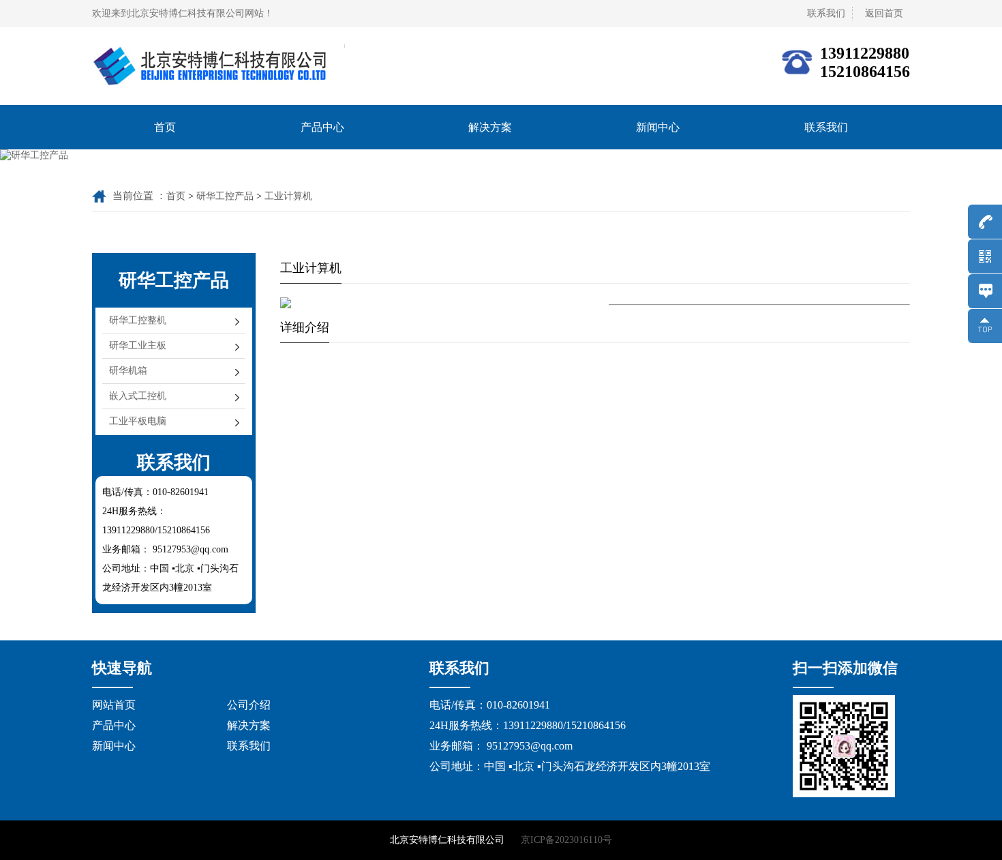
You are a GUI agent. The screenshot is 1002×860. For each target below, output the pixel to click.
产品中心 (322, 127)
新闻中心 (658, 127)
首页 (165, 127)
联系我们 (826, 127)
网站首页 (114, 705)
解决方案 (490, 127)
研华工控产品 (225, 196)
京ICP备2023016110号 (566, 840)
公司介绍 (249, 705)
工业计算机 (288, 196)
